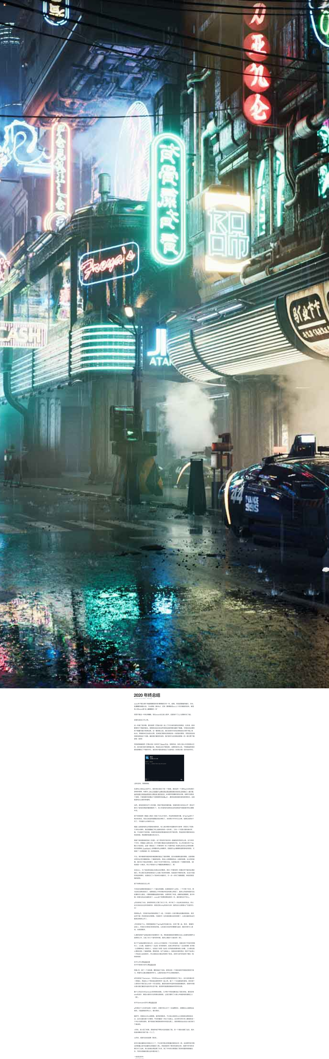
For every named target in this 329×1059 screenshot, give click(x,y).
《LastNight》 (147, 848)
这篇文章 (147, 962)
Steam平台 (164, 744)
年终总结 (149, 698)
